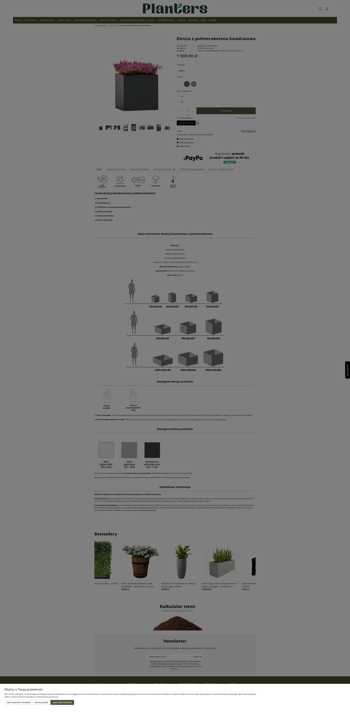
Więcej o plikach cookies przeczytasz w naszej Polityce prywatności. (31, 696)
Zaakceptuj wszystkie (62, 702)
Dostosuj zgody (41, 702)
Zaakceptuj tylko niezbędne (18, 702)
